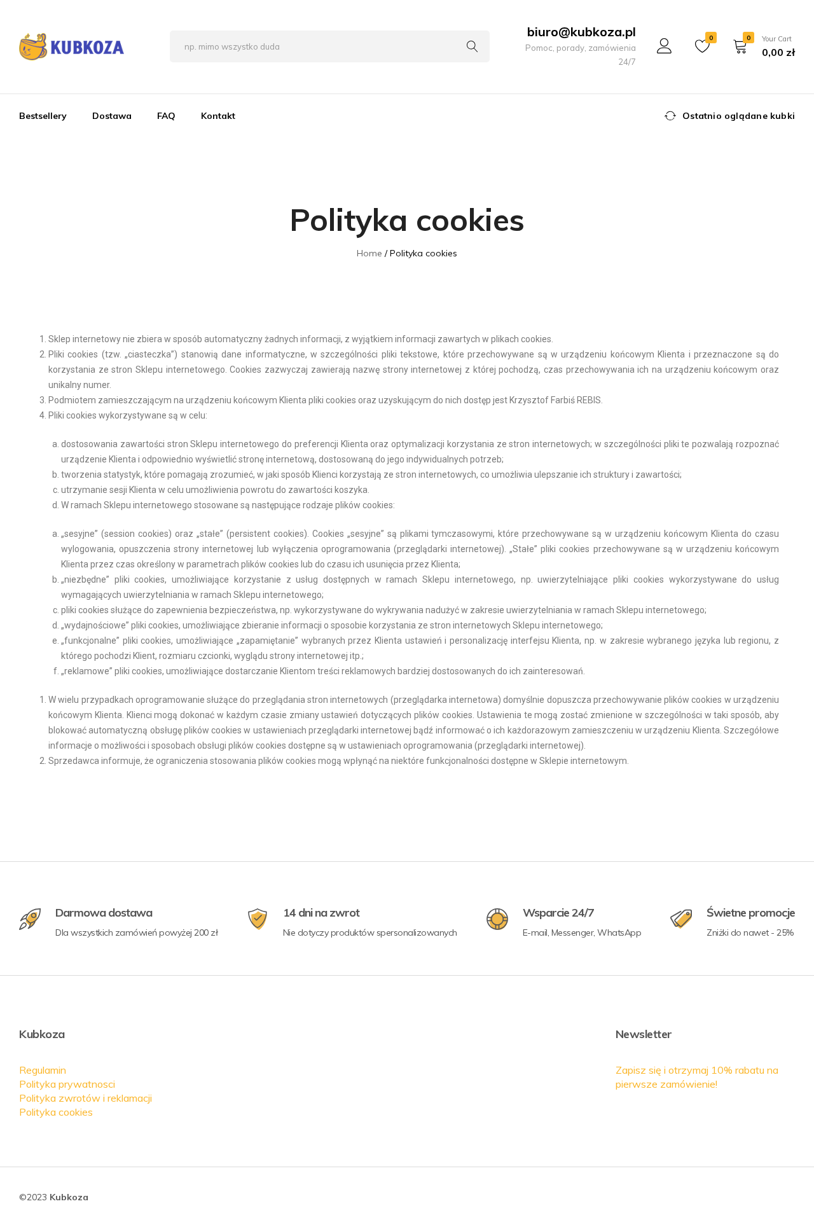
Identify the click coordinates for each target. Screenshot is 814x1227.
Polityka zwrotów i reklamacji (85, 1098)
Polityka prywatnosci (67, 1084)
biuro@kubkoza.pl (581, 31)
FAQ (166, 115)
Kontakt (218, 115)
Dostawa (112, 115)
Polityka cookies (56, 1112)
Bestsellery (43, 115)
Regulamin (42, 1070)
